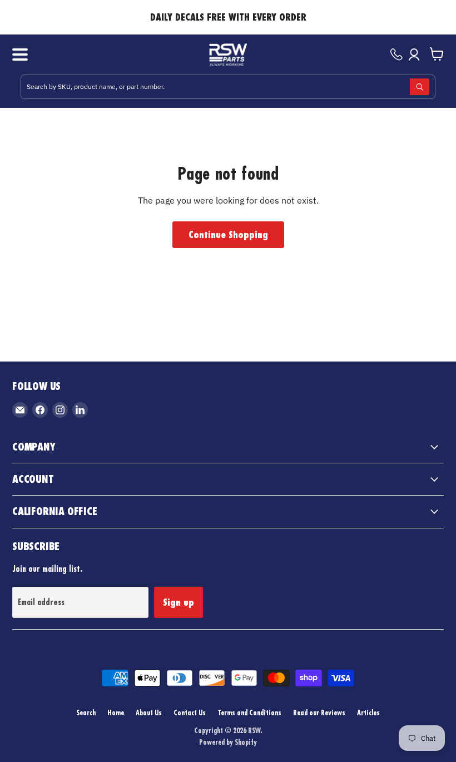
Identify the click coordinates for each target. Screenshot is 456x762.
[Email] (20, 410)
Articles (368, 712)
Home (115, 712)
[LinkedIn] (80, 410)
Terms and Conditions (249, 712)
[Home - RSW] (228, 54)
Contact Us (190, 712)
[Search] (419, 86)
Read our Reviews (319, 712)
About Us (149, 712)
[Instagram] (60, 410)
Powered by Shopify (228, 742)
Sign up (178, 602)
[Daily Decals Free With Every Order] (228, 17)
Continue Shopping (228, 234)
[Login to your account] (416, 54)
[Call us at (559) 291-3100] (396, 54)
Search (86, 712)
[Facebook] (40, 410)
